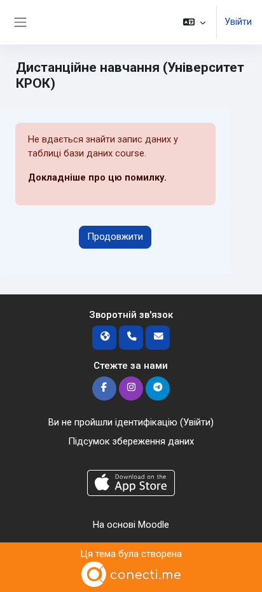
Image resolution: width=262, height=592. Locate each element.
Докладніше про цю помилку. (97, 177)
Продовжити (115, 236)
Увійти (238, 21)
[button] (194, 22)
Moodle (153, 524)
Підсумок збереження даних (131, 441)
